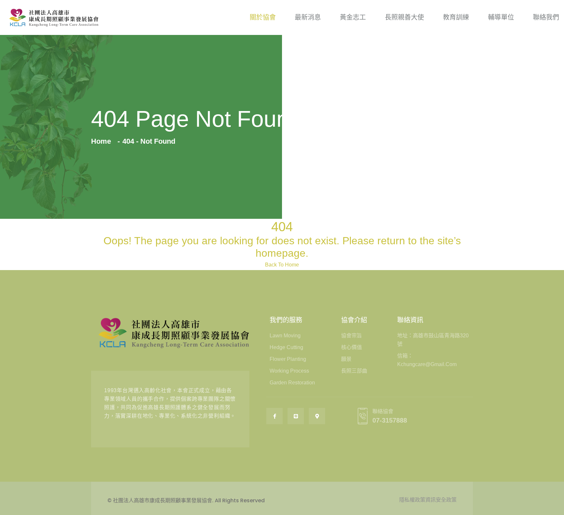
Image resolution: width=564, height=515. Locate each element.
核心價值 (351, 347)
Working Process (289, 371)
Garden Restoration (292, 382)
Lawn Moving (285, 335)
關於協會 (263, 17)
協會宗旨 (351, 335)
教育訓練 (456, 17)
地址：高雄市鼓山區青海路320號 (433, 340)
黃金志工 (353, 17)
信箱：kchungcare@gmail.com (427, 360)
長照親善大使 (404, 17)
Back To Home (282, 264)
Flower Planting (288, 359)
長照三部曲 (354, 371)
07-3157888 (389, 420)
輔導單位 (501, 17)
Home (103, 141)
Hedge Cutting (286, 347)
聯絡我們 (546, 17)
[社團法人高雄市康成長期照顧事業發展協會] (54, 17)
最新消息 (308, 17)
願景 (346, 359)
